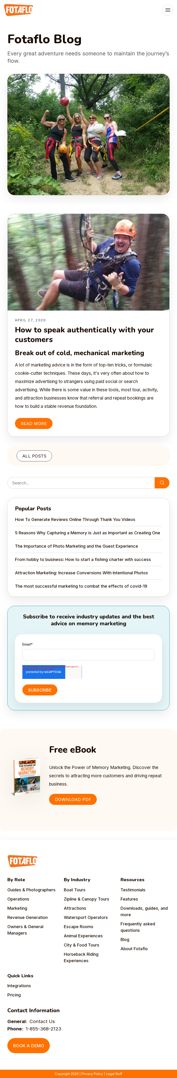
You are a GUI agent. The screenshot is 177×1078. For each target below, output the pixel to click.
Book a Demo (28, 1045)
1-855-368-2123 (43, 1029)
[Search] (162, 482)
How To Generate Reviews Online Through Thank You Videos (75, 519)
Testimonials (133, 889)
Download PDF (73, 799)
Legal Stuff (114, 1074)
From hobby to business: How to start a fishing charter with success (83, 559)
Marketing (17, 908)
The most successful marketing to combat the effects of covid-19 (81, 586)
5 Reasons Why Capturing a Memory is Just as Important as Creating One (87, 532)
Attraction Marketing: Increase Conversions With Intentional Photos (81, 572)
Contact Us (42, 1021)
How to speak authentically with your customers (84, 335)
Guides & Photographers (31, 889)
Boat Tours (75, 889)
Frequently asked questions (138, 927)
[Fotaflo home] (18, 10)
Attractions (75, 908)
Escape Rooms (78, 926)
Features (129, 898)
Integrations (19, 985)
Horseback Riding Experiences (81, 957)
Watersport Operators (86, 917)
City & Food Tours (81, 944)
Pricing (14, 994)
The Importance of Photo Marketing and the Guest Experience (76, 546)
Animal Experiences (83, 935)
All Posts (34, 455)
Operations (18, 898)
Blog (125, 939)
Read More (34, 423)
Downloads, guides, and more (144, 911)
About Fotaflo (134, 948)
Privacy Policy (92, 1074)
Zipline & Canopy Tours (86, 898)
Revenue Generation (27, 917)
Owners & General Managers (25, 929)
